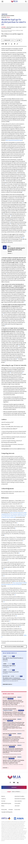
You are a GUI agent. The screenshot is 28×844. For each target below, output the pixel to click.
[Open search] (26, 1)
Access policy (17, 803)
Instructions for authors (19, 796)
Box (23, 237)
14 (22, 318)
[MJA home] (14, 777)
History (2, 805)
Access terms (17, 809)
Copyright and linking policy (7, 812)
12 (24, 301)
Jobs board (17, 805)
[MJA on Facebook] (10, 782)
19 (22, 372)
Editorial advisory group (6, 803)
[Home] (14, 1)
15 (5, 325)
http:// (7, 140)
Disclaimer (11, 809)
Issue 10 (8, 17)
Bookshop (14, 787)
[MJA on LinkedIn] (17, 782)
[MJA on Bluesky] (14, 782)
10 (25, 231)
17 (5, 361)
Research (19, 697)
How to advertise (18, 801)
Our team (3, 801)
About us (3, 796)
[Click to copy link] (17, 44)
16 (18, 345)
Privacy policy (4, 809)
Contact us (3, 798)
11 (3, 576)
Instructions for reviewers (20, 798)
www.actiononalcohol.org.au (15, 140)
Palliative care (6, 676)
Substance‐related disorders (7, 15)
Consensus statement (7, 710)
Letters (12, 676)
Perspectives (4, 14)
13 (3, 314)
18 (10, 372)
